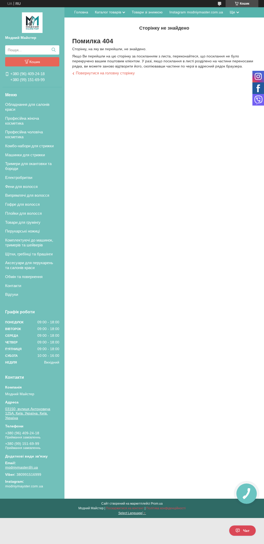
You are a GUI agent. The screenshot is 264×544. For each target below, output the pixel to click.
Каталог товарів (108, 12)
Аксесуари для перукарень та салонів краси (29, 265)
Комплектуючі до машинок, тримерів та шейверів (29, 242)
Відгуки (11, 294)
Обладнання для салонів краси (27, 106)
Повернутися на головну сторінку (105, 73)
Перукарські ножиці (22, 231)
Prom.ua (157, 503)
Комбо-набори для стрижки (29, 146)
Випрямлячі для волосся (27, 195)
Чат (246, 531)
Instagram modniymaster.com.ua (196, 12)
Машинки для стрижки (25, 155)
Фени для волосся (21, 186)
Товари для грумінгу (22, 222)
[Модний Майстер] (32, 22)
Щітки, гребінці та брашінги (29, 254)
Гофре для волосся (22, 204)
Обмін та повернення (24, 276)
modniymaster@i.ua (21, 467)
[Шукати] (53, 50)
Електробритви (18, 177)
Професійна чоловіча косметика (24, 134)
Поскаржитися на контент (125, 508)
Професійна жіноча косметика (22, 120)
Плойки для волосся (23, 213)
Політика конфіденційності (166, 508)
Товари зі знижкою (147, 12)
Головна (81, 12)
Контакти (13, 285)
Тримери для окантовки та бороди (28, 166)
